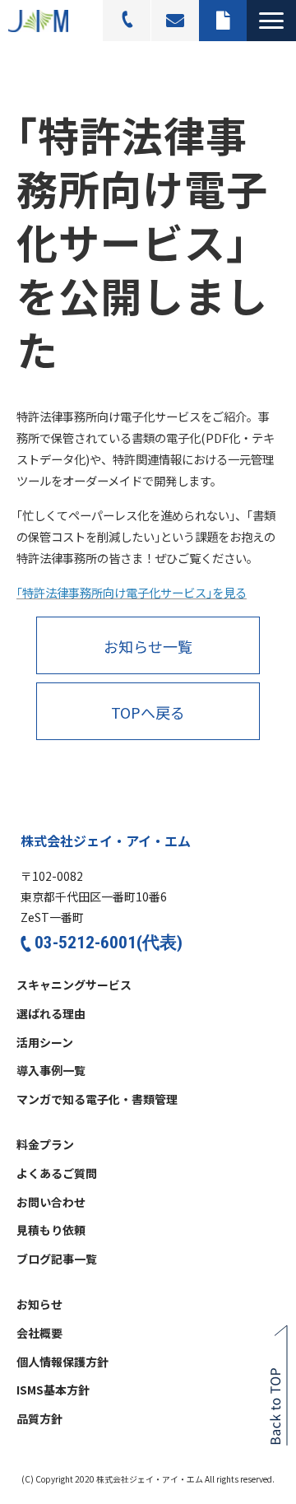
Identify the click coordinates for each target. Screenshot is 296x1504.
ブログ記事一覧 (56, 1259)
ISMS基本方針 (53, 1390)
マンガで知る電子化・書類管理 (97, 1099)
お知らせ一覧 (148, 646)
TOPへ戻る (148, 712)
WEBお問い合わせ (175, 20)
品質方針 (39, 1419)
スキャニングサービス (74, 985)
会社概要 (39, 1333)
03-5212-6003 (127, 20)
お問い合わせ (51, 1202)
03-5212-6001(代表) (109, 942)
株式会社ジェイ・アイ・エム (106, 840)
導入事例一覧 (51, 1071)
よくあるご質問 (56, 1173)
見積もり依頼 (223, 20)
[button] (271, 20)
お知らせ (39, 1304)
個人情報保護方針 (62, 1362)
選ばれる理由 (51, 1014)
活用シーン (44, 1043)
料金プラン (45, 1145)
